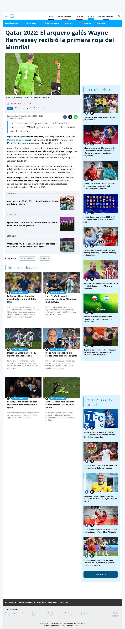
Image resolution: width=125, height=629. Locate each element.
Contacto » (105, 614)
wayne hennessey (27, 258)
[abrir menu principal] (6, 15)
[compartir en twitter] (70, 117)
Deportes (90, 16)
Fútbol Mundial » (20, 116)
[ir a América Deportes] (12, 16)
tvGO (51, 16)
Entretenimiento (65, 16)
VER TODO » (101, 574)
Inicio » (10, 116)
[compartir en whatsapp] (76, 117)
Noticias (79, 16)
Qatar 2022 (44, 258)
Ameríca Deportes (16, 118)
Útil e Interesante (105, 16)
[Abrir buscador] (119, 16)
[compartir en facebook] (65, 117)
